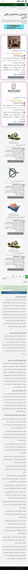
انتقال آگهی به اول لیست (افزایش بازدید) (16, 77)
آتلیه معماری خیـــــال (17, 181)
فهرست (19, 7)
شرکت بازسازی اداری (21, 9)
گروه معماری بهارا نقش (17, 51)
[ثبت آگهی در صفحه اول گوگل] (14, 27)
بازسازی (5, 7)
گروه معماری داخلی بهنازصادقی (15, 217)
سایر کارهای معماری (13, 7)
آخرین (4, 278)
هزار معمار (25, 7)
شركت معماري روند (18, 98)
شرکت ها (14, 5)
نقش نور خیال (19, 145)
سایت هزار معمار (5, 567)
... (9, 276)
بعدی (25, 281)
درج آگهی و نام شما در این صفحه (14, 292)
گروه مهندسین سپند (17, 253)
